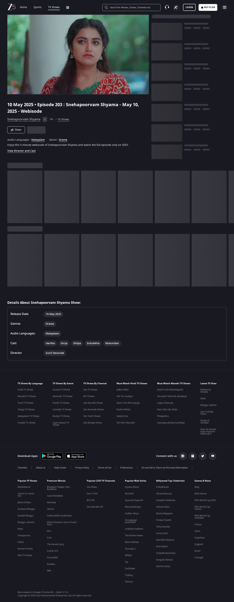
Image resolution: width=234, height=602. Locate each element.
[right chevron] (230, 197)
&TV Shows (89, 396)
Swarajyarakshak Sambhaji (171, 422)
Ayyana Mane (132, 487)
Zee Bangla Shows (92, 422)
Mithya (128, 555)
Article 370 (52, 551)
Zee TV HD (92, 493)
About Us (40, 467)
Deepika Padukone (165, 500)
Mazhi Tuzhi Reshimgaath (170, 389)
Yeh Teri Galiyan (125, 396)
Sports (37, 7)
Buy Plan (209, 7)
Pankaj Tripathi (163, 520)
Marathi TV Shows (27, 396)
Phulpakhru (163, 416)
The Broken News (134, 535)
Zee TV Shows (90, 389)
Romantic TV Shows (62, 396)
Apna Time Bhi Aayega (128, 403)
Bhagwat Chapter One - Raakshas (59, 488)
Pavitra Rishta (123, 409)
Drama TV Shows (61, 389)
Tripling (129, 575)
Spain (197, 531)
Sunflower (130, 568)
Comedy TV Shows (62, 409)
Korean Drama (25, 548)
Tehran (50, 509)
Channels (22, 467)
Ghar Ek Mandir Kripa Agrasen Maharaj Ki (208, 431)
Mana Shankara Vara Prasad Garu (61, 523)
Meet (203, 398)
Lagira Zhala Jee (165, 403)
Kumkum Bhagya (26, 509)
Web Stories (201, 493)
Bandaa (51, 564)
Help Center (60, 467)
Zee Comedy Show (206, 413)
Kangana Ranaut (164, 559)
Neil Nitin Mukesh (165, 540)
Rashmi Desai (163, 566)
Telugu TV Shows (26, 409)
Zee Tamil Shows (91, 416)
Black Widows (132, 542)
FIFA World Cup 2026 (205, 500)
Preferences (126, 467)
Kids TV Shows (25, 555)
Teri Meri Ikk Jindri (126, 422)
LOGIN (189, 7)
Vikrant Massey (164, 493)
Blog (197, 487)
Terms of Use (104, 467)
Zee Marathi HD (95, 507)
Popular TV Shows (27, 481)
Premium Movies (56, 481)
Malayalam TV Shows (28, 416)
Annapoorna (24, 535)
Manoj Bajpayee (164, 513)
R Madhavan (162, 487)
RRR (49, 570)
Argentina (200, 537)
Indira (21, 542)
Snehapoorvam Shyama (23, 119)
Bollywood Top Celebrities (170, 481)
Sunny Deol (162, 533)
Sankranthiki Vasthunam (59, 515)
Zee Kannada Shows (93, 409)
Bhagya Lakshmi (208, 405)
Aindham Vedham (134, 529)
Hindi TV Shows (25, 389)
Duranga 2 (130, 548)
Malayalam (38, 140)
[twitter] (202, 456)
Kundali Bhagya (25, 515)
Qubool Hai (122, 416)
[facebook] (183, 456)
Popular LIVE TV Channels (101, 481)
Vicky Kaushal (163, 526)
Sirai (49, 537)
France (198, 524)
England (199, 544)
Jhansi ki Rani (24, 502)
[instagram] (193, 456)
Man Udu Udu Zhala (167, 409)
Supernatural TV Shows (61, 424)
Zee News (92, 487)
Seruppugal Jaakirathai (131, 521)
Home (23, 7)
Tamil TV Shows (25, 403)
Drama (63, 140)
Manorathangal (133, 507)
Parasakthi (52, 557)
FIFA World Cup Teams (202, 508)
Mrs (49, 531)
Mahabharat (24, 487)
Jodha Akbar (123, 389)
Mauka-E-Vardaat (205, 421)
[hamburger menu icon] (225, 7)
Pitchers (129, 581)
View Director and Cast (21, 151)
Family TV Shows (61, 403)
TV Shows (54, 7)
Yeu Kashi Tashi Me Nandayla (172, 396)
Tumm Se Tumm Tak (26, 495)
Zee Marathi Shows (93, 403)
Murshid (129, 493)
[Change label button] (176, 7)
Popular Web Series (135, 481)
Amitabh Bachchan (165, 553)
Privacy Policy (82, 467)
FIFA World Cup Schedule (202, 517)
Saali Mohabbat (55, 496)
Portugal (199, 557)
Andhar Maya (132, 513)
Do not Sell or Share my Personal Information (165, 467)
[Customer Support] (167, 7)
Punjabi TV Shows (26, 422)
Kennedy (51, 502)
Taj (126, 562)
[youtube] (212, 456)
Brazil (197, 551)
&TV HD (91, 500)
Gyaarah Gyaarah (134, 500)
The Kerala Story (55, 544)
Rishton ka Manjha (205, 391)
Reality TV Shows (61, 416)
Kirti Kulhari (162, 546)
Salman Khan (163, 507)
